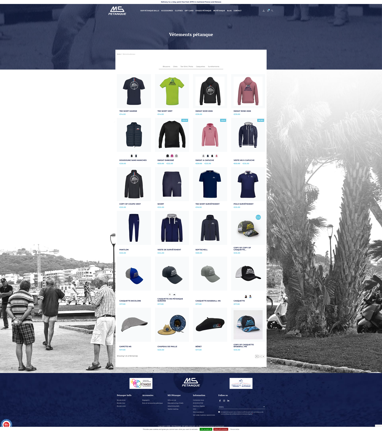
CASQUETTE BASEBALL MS (208, 301)
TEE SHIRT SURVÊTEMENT (207, 204)
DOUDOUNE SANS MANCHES (133, 160)
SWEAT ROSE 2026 (242, 111)
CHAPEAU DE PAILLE (167, 346)
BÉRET (198, 346)
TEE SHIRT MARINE (128, 111)
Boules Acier (121, 400)
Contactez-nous (198, 400)
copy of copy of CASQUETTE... (242, 249)
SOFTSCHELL (201, 250)
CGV (194, 409)
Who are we (172, 400)
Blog (229, 11)
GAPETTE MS (125, 346)
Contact (238, 11)
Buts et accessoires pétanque (152, 403)
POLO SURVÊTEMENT (243, 204)
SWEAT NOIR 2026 (204, 111)
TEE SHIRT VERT (164, 111)
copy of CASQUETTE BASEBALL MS (244, 346)
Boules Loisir (121, 406)
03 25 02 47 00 (198, 403)
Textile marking (173, 409)
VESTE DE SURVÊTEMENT (169, 250)
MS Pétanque (219, 11)
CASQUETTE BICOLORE (130, 301)
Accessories (167, 11)
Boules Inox (121, 403)
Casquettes (200, 66)
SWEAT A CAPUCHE (204, 160)
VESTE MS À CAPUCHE (244, 160)
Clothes (179, 11)
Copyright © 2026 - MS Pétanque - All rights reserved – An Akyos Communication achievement (191, 426)
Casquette (239, 301)
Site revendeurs (198, 412)
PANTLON (124, 250)
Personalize (234, 429)
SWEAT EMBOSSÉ (165, 160)
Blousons (166, 66)
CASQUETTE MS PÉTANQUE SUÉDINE (170, 300)
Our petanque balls (149, 11)
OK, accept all (206, 429)
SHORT (160, 204)
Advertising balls (173, 406)
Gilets (175, 66)
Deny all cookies (220, 429)
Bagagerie (146, 400)
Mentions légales (199, 406)
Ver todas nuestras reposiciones (204, 415)
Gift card (189, 11)
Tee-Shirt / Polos (186, 66)
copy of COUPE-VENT (130, 204)
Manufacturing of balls (175, 403)
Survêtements (213, 66)
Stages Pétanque (203, 11)
